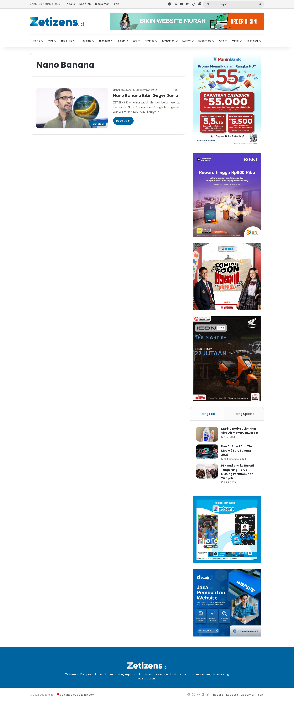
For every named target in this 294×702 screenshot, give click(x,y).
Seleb (121, 40)
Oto (221, 40)
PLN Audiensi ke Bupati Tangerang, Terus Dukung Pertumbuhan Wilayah (237, 472)
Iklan (116, 4)
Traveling (85, 40)
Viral (50, 40)
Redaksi (70, 4)
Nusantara (204, 40)
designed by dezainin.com (77, 695)
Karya (235, 40)
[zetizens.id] (57, 22)
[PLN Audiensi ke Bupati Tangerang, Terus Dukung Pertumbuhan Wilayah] (207, 471)
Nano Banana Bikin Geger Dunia (145, 95)
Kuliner (186, 40)
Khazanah (168, 40)
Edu (135, 40)
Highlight (104, 40)
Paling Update (244, 414)
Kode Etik (85, 4)
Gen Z (36, 40)
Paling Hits (207, 414)
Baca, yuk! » (123, 120)
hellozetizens (124, 90)
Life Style (66, 40)
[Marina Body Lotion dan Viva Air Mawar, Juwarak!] (207, 434)
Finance (149, 40)
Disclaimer (102, 4)
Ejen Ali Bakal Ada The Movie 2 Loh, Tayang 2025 (237, 450)
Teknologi (252, 40)
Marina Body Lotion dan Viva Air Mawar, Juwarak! (239, 431)
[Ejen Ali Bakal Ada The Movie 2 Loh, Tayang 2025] (207, 451)
